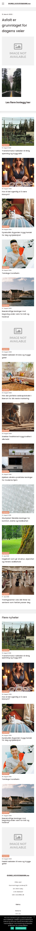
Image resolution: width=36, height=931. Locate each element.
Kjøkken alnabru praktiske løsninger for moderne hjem (17, 478)
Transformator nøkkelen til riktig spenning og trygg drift (16, 152)
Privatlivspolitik (20, 928)
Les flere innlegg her (18, 102)
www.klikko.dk (19, 895)
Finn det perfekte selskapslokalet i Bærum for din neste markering (16, 397)
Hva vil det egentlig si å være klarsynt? (14, 193)
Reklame (18, 911)
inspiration (5, 145)
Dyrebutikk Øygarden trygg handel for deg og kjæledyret (17, 233)
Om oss (18, 914)
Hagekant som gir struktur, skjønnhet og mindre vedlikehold (18, 560)
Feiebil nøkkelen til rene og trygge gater (16, 356)
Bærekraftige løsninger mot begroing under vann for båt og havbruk (15, 314)
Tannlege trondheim (10, 273)
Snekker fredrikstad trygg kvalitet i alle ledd (17, 437)
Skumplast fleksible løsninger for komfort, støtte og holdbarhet (16, 519)
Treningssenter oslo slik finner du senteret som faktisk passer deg (16, 601)
